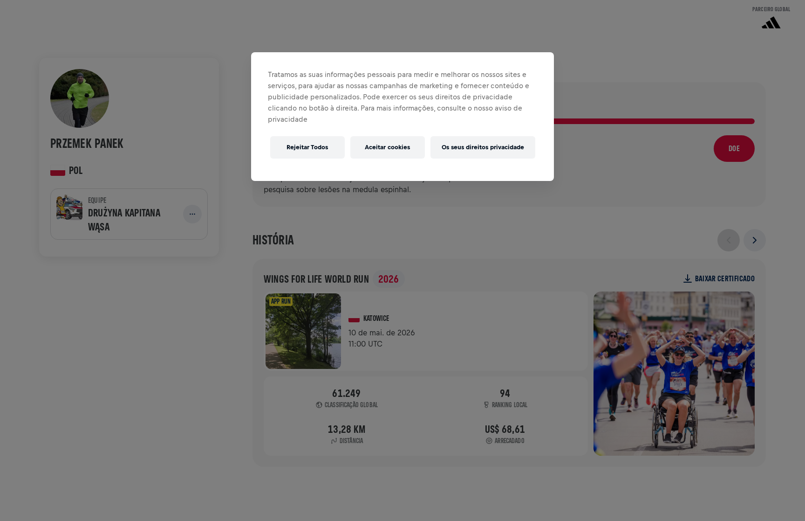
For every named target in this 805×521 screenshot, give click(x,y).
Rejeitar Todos (307, 147)
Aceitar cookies (387, 147)
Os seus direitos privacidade (483, 147)
